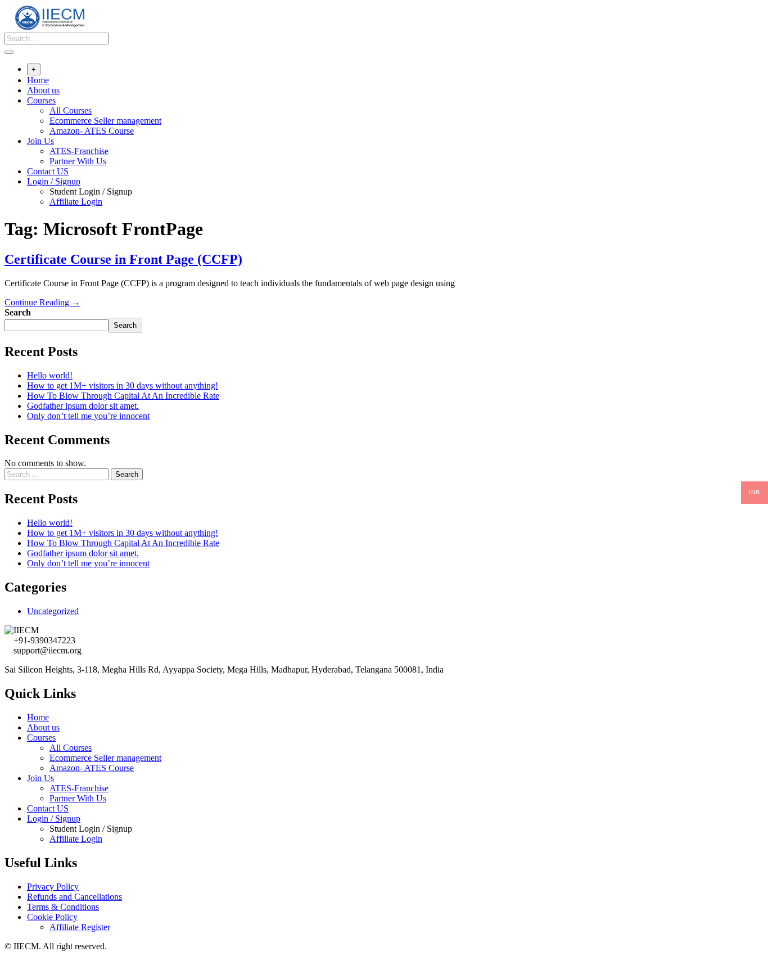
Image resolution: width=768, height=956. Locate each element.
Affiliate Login (75, 201)
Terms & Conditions (63, 907)
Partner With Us (77, 161)
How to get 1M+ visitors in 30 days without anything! (122, 385)
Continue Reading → (42, 302)
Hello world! (50, 375)
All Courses (70, 110)
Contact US (48, 171)
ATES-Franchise (79, 151)
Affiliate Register (79, 927)
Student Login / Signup (90, 191)
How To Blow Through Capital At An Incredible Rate (123, 395)
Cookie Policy (52, 917)
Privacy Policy (53, 886)
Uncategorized (53, 611)
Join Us (40, 141)
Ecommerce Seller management (105, 120)
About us (43, 90)
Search (17, 312)
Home (38, 80)
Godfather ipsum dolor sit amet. (83, 406)
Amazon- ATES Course (91, 131)
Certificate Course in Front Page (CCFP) (123, 259)
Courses (41, 100)
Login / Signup (53, 181)
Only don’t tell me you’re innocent (88, 416)
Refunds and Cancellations (74, 896)
